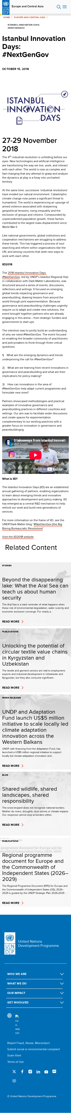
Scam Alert (14, 1055)
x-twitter (14, 1071)
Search (59, 7)
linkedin (38, 1071)
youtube (46, 1071)
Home (6, 17)
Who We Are (17, 974)
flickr (54, 1071)
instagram (30, 1071)
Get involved (18, 1002)
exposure (14, 1081)
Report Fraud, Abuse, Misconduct (28, 1043)
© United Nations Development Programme (31, 1096)
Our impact (16, 993)
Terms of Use (15, 1062)
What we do (17, 983)
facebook (22, 1071)
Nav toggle (65, 6)
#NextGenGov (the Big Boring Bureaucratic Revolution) (32, 526)
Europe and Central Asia (28, 6)
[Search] (17, 1025)
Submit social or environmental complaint (33, 1049)
